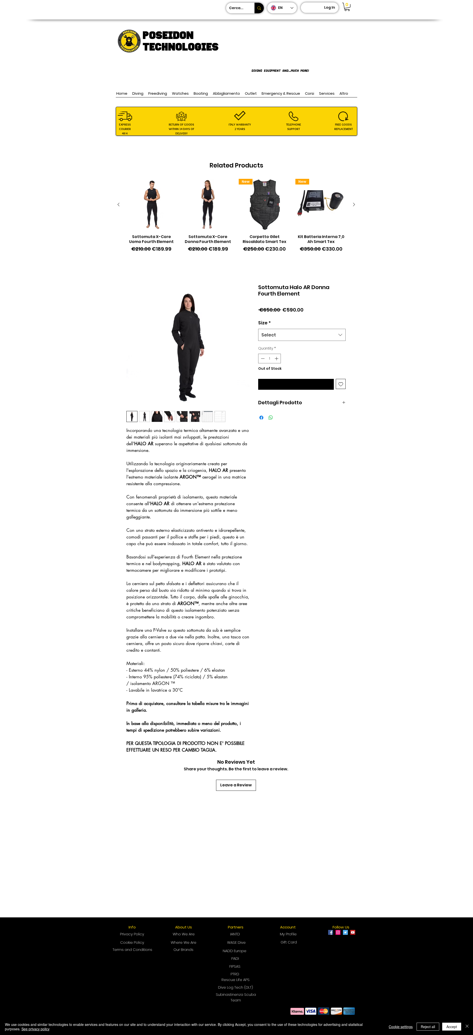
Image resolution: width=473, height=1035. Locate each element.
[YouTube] (352, 932)
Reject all (428, 1026)
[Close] (467, 1026)
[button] (347, 7)
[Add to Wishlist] (341, 384)
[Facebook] (330, 932)
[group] (236, 218)
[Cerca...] (259, 8)
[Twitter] (345, 932)
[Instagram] (338, 932)
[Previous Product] (118, 204)
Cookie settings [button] (401, 1026)
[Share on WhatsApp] (271, 418)
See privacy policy (35, 1028)
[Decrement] (262, 358)
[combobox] (302, 335)
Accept (451, 1026)
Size (264, 323)
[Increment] (277, 358)
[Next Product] (354, 204)
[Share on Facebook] (261, 418)
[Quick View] (151, 205)
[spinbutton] (270, 358)
